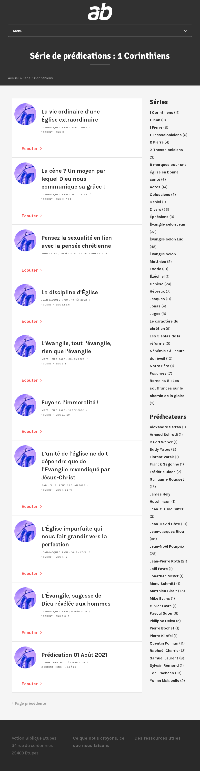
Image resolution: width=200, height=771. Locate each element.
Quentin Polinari (164, 643)
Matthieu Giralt (53, 359)
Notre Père (159, 365)
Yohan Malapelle (164, 680)
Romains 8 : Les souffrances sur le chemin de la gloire (167, 388)
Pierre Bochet (162, 628)
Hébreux (157, 291)
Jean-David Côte (165, 524)
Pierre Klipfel (161, 635)
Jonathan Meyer (164, 576)
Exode (155, 269)
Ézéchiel (157, 276)
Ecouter (29, 148)
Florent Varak (162, 457)
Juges (155, 313)
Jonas (155, 306)
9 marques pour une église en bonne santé (168, 172)
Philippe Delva (162, 621)
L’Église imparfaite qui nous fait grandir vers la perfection (74, 536)
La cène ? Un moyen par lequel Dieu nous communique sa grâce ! (73, 179)
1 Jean (155, 120)
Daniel (155, 202)
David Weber (161, 442)
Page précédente (30, 703)
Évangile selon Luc (166, 239)
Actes (155, 187)
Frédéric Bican (163, 471)
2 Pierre (157, 142)
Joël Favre (159, 568)
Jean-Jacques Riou (54, 127)
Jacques (157, 298)
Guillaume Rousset (167, 479)
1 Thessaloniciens (166, 135)
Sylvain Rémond (164, 665)
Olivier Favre (161, 606)
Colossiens (160, 194)
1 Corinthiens (161, 112)
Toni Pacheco (162, 673)
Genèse (156, 284)
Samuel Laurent (53, 485)
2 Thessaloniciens (166, 149)
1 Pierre (156, 127)
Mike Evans (160, 598)
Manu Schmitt (162, 583)
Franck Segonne (164, 464)
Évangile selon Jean (167, 224)
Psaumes (158, 373)
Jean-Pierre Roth (54, 662)
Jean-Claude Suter (166, 509)
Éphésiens (159, 216)
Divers (155, 209)
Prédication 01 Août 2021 (74, 655)
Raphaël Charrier (165, 650)
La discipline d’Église (69, 292)
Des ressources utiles (157, 738)
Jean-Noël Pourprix (167, 546)
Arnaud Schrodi (164, 434)
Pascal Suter (161, 613)
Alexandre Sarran (165, 427)
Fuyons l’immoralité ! (70, 402)
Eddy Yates (49, 253)
